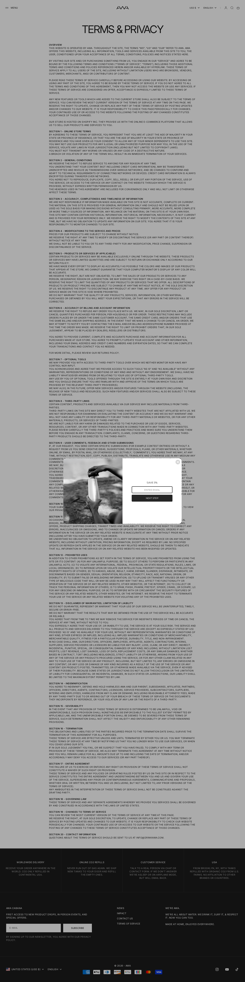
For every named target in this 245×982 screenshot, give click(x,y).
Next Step (152, 498)
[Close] (178, 462)
